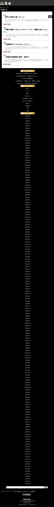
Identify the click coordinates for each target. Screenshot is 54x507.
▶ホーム (3, 491)
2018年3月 (27, 345)
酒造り (27, 93)
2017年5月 (27, 370)
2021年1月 (27, 266)
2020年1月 (27, 291)
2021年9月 (27, 249)
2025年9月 (27, 140)
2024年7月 (27, 172)
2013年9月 (27, 466)
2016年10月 (27, 387)
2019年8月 (27, 303)
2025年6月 (27, 148)
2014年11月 (27, 434)
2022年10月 (27, 217)
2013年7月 (27, 471)
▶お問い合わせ (25, 491)
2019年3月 (27, 315)
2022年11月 (27, 214)
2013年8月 (27, 468)
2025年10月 (27, 138)
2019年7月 (27, 306)
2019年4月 (27, 313)
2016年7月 (27, 394)
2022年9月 (27, 219)
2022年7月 (27, 224)
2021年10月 (27, 246)
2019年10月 (27, 298)
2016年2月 (27, 404)
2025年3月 (27, 153)
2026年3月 (27, 125)
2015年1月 (27, 429)
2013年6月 (27, 473)
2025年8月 (27, 143)
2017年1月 (27, 380)
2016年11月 (27, 385)
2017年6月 (27, 367)
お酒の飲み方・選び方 (27, 98)
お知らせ (27, 88)
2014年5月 (27, 449)
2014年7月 (27, 444)
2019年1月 (27, 320)
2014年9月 (27, 439)
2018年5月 (27, 340)
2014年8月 (27, 441)
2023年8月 (27, 195)
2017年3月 (27, 375)
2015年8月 (27, 419)
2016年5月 (27, 399)
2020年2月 (27, 288)
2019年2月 (27, 318)
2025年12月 (27, 133)
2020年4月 (27, 283)
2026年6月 (27, 120)
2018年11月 (27, 325)
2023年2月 (27, 207)
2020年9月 (27, 276)
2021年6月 (27, 256)
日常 (28, 108)
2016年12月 (27, 382)
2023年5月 (27, 202)
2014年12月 (27, 431)
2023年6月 (27, 199)
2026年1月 (27, 130)
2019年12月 (27, 293)
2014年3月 (27, 454)
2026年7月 (27, 118)
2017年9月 (27, 360)
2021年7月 (27, 254)
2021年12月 (27, 241)
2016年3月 (27, 402)
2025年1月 (27, 158)
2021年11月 (27, 244)
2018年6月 (27, 338)
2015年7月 (27, 422)
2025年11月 (27, 135)
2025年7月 (27, 145)
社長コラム (27, 96)
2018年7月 (27, 335)
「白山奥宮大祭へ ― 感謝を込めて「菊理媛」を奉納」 (27, 81)
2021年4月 (27, 259)
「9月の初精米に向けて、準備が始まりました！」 (27, 76)
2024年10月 (27, 165)
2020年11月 (27, 271)
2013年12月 (27, 459)
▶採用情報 (32, 491)
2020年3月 (27, 286)
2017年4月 (27, 372)
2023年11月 (27, 187)
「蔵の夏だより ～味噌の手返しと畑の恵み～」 (27, 83)
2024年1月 (27, 182)
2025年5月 (27, 150)
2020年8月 (27, 278)
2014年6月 (27, 446)
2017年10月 (27, 357)
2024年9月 (27, 167)
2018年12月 (27, 323)
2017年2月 (27, 377)
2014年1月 (27, 456)
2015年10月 (27, 414)
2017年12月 (27, 352)
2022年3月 (27, 234)
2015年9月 (27, 417)
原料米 (27, 103)
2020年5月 (27, 281)
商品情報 (27, 105)
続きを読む (8, 24)
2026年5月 (27, 123)
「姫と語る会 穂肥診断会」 (27, 78)
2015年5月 (27, 427)
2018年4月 (27, 343)
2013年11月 (27, 461)
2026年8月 (27, 116)
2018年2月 (27, 348)
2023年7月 (27, 197)
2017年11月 (27, 355)
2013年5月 (27, 476)
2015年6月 (27, 424)
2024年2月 (27, 180)
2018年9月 (27, 330)
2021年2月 (27, 264)
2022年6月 (27, 227)
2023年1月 (27, 209)
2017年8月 (27, 362)
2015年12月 (27, 409)
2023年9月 (27, 192)
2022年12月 (27, 212)
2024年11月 (27, 162)
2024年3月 (27, 177)
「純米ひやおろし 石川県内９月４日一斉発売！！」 (27, 73)
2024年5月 (27, 175)
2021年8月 (27, 251)
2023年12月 (27, 185)
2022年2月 (27, 236)
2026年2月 (27, 128)
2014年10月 (27, 436)
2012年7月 (27, 481)
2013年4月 (27, 478)
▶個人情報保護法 (18, 491)
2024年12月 (27, 160)
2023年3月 (27, 204)
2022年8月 (27, 222)
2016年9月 (27, 390)
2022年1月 (27, 239)
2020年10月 (27, 274)
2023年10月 (27, 190)
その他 (27, 110)
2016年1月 (27, 407)
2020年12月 (27, 269)
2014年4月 (27, 451)
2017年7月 (27, 365)
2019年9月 (27, 301)
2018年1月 (27, 350)
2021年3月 (27, 261)
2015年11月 (27, 412)
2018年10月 (27, 328)
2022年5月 (27, 229)
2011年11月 (27, 483)
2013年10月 (27, 464)
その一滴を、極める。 (27, 101)
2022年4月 (27, 232)
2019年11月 (27, 296)
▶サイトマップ (9, 491)
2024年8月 (27, 170)
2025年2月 (27, 155)
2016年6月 (27, 397)
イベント (27, 91)
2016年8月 (27, 392)
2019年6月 (27, 308)
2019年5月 (27, 311)
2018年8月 (27, 333)
